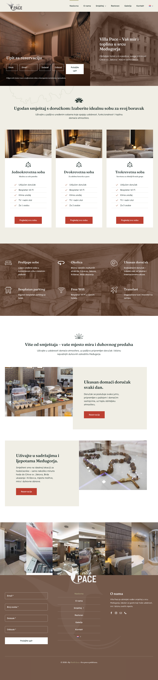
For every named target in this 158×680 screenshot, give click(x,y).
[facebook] (111, 613)
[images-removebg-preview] (14, 1)
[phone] (125, 613)
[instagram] (116, 613)
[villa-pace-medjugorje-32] (28, 130)
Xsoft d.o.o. (75, 662)
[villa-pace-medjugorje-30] (130, 130)
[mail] (121, 613)
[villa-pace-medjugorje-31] (79, 130)
